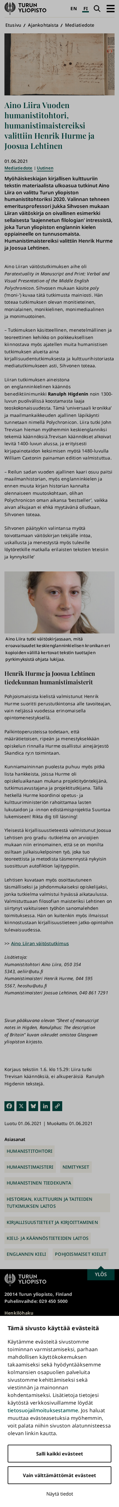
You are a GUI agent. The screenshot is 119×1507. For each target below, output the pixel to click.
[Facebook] (9, 1106)
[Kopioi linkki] (57, 1106)
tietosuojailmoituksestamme (43, 1410)
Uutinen (45, 168)
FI (85, 8)
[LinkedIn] (45, 1106)
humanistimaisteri (30, 1167)
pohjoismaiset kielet (80, 1254)
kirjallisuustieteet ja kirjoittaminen (52, 1222)
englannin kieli (26, 1254)
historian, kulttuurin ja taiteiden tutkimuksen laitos (49, 1202)
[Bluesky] (33, 1106)
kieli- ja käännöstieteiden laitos (48, 1238)
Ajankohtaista (43, 25)
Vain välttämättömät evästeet (59, 1475)
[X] (21, 1106)
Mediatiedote (80, 25)
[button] (110, 8)
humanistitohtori (29, 1151)
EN (73, 8)
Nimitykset (76, 1167)
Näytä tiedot (59, 1493)
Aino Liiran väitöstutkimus (40, 943)
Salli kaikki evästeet (59, 1453)
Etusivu (13, 25)
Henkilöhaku (18, 1313)
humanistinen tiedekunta (39, 1183)
